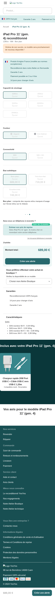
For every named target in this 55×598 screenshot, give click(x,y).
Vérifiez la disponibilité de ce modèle (21, 276)
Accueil (6, 27)
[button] (9, 291)
